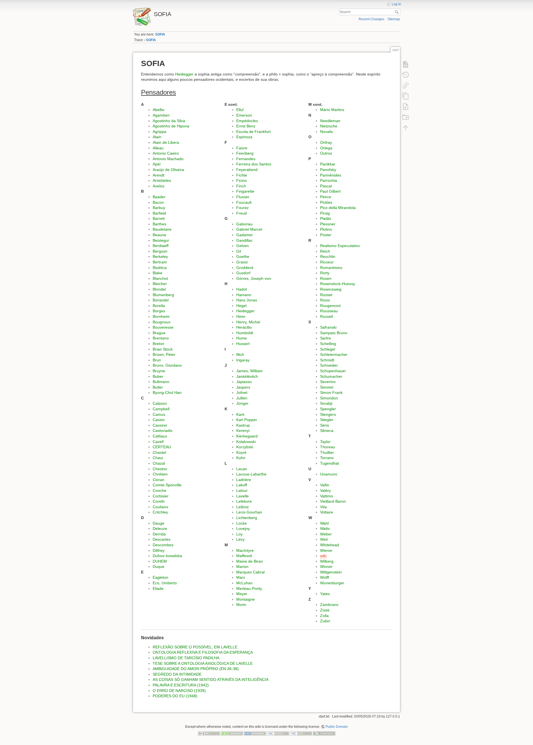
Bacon (158, 202)
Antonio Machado (168, 159)
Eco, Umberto (165, 583)
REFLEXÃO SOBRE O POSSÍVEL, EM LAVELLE (195, 647)
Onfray (326, 142)
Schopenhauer (333, 371)
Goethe (242, 256)
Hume (241, 338)
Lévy (240, 539)
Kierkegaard (247, 436)
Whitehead (329, 545)
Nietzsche (328, 126)
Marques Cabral (250, 572)
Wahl (324, 523)
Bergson (160, 251)
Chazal (159, 463)
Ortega (326, 148)
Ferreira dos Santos (253, 164)
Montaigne (245, 599)
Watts (325, 528)
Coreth (159, 501)
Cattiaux (160, 436)
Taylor (325, 441)
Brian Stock (163, 349)
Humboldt (244, 333)
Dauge (158, 523)
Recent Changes (371, 19)
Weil (324, 539)
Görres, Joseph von (253, 278)
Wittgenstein (331, 572)
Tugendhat (329, 463)
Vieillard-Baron (333, 501)
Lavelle (242, 496)
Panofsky (328, 169)
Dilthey (159, 550)
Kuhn (240, 457)
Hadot (241, 289)
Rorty (325, 273)
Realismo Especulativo (340, 245)
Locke (241, 523)
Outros (326, 153)
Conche (159, 490)
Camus (159, 414)
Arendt (158, 175)
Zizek (325, 610)
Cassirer (160, 425)
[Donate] (232, 733)
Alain (157, 137)
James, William (249, 371)
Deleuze (160, 528)
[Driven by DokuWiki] (324, 733)
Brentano (161, 338)
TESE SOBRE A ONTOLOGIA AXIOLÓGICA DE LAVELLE (203, 663)
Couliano (160, 507)
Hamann (243, 295)
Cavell (158, 441)
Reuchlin (327, 256)
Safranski (328, 327)
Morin (241, 604)
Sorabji (326, 403)
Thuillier (327, 452)
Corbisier (161, 496)
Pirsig (325, 213)
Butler (158, 387)
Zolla (324, 615)
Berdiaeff (161, 245)
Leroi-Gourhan (249, 512)
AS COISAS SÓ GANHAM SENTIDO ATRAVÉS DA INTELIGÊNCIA (210, 679)
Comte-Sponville (167, 485)
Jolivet (241, 392)
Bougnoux (161, 322)
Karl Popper (246, 419)
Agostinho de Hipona (171, 126)
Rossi (325, 300)
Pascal (326, 186)
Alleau (158, 148)
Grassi (242, 262)
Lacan (241, 469)
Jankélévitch (247, 376)
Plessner (327, 224)
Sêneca (326, 430)
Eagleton (160, 577)
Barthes (159, 224)
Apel (156, 164)
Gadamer (244, 235)
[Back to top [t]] (405, 127)
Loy (239, 534)
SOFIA (160, 34)
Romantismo (331, 267)
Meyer (241, 594)
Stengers (328, 414)
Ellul (239, 109)
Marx (240, 577)
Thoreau (327, 447)
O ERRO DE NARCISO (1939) (179, 690)
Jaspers (243, 387)
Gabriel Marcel (249, 229)
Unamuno (328, 474)
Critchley (160, 512)
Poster (325, 235)
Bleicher (160, 283)
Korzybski (244, 447)
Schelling (328, 343)
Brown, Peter (164, 354)
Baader (159, 197)
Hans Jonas (246, 300)
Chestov (160, 469)
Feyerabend (247, 169)
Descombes (163, 545)
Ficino (241, 180)
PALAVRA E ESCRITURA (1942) (181, 685)
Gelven (242, 245)
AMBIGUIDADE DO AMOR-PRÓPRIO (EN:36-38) (196, 668)
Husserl (243, 343)
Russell (326, 316)
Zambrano (329, 604)
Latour (242, 490)
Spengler (328, 409)
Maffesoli (244, 555)
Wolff (324, 577)
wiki (323, 555)
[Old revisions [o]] (405, 74)
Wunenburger (332, 583)
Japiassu (244, 381)
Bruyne (159, 371)
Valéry (325, 490)
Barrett (159, 218)
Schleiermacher (334, 354)
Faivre (241, 148)
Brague (159, 333)
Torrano (327, 457)
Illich (240, 354)
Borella (159, 305)
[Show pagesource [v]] (405, 64)
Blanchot (160, 278)
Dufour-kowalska (167, 555)
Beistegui (161, 240)
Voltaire (326, 512)
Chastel (159, 452)
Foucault (244, 202)
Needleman (330, 121)
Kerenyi (243, 430)
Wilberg (326, 561)
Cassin (159, 419)
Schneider (329, 365)
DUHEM (160, 561)
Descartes (161, 539)
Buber (158, 376)
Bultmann (161, 381)
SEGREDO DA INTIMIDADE (177, 674)
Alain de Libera (166, 142)
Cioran (158, 479)
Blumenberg (163, 295)
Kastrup (243, 425)
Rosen (325, 278)
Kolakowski (246, 441)
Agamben (161, 115)
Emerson (244, 115)
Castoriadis (162, 430)
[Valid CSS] (301, 733)
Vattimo (326, 496)
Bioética (160, 267)
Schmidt (327, 360)
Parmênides (330, 175)
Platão (325, 218)
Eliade (158, 588)
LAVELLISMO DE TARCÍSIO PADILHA (186, 658)
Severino (328, 381)
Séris (324, 425)
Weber (326, 534)
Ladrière (243, 479)
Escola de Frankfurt (253, 131)
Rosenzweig (330, 289)
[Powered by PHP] (255, 733)
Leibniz (242, 507)
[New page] (405, 106)
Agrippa (159, 131)
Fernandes (245, 159)
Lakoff (241, 485)
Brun (157, 360)
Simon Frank (331, 392)
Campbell (161, 409)
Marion (242, 566)
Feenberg (244, 153)
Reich (325, 251)
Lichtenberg (246, 517)
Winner (326, 566)
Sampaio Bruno (333, 333)
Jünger (242, 403)
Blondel (159, 289)
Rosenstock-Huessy (337, 283)
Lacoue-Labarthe (251, 474)
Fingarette (245, 191)
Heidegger (184, 74)
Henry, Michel (248, 322)
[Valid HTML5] (278, 733)
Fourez (242, 207)
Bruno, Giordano (167, 365)
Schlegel (327, 349)
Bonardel (161, 300)
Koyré (241, 452)
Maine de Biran (249, 561)
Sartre (325, 338)
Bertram (160, 262)
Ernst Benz (245, 126)
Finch (241, 186)
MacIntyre (245, 550)
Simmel (326, 387)
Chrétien (160, 474)
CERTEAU (162, 447)
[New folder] (405, 117)
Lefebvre (244, 501)
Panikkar (327, 164)
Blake (157, 273)
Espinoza (244, 137)
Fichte (241, 175)
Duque (158, 566)
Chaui (158, 457)
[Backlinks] (405, 85)
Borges (159, 311)
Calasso (160, 403)
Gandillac (244, 240)
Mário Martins (332, 109)
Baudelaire (162, 229)
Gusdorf (243, 273)
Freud (241, 213)
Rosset (326, 295)
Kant (240, 414)
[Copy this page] (405, 95)
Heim (240, 316)
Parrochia (328, 180)
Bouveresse (163, 327)
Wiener (326, 550)
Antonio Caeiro (166, 153)
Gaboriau (244, 224)
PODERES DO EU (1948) (175, 696)
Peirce (325, 197)
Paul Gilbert (330, 191)
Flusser (242, 197)
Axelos (158, 186)
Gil (238, 251)
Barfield (159, 213)
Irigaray (243, 360)
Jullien (241, 398)
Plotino (326, 229)
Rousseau (329, 311)
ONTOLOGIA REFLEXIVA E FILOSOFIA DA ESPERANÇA (203, 652)
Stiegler (326, 419)
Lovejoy (243, 528)
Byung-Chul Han (167, 392)
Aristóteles (162, 180)
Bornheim (161, 316)
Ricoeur (327, 262)
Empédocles (247, 121)
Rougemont (330, 305)
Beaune (159, 235)
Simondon (329, 398)
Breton (158, 343)
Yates (325, 594)
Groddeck (244, 267)
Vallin (324, 485)
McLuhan (244, 583)
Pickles (326, 202)
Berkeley (160, 256)
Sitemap (394, 19)
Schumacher (331, 376)
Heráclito (244, 327)
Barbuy (159, 207)
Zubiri (325, 621)
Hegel (241, 305)
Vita (323, 507)
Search (397, 12)
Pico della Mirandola (338, 207)
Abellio (158, 109)
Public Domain (337, 727)
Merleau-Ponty (249, 588)
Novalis (326, 131)
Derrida (159, 534)
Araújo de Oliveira (168, 169)
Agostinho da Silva (169, 121)
